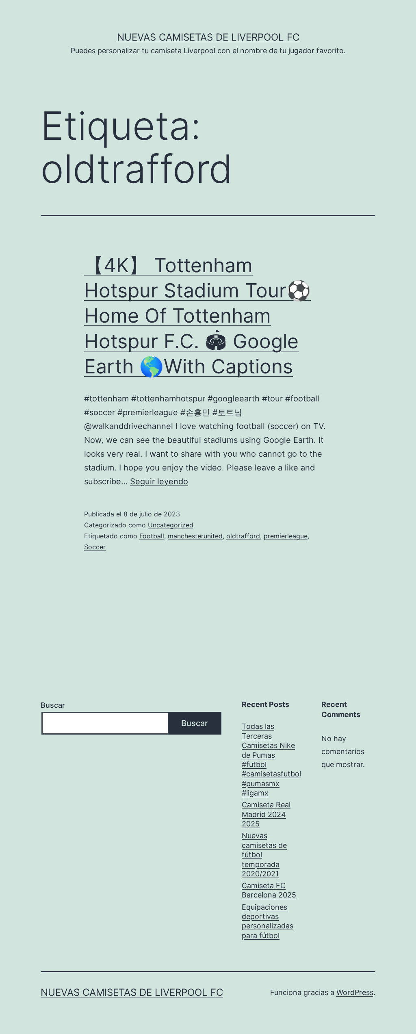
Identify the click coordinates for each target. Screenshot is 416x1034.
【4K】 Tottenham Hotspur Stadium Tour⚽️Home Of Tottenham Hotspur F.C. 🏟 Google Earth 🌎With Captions (197, 316)
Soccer (95, 547)
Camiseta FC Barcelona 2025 (269, 890)
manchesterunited (195, 536)
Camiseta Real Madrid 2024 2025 (266, 814)
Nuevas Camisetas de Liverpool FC (208, 37)
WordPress (354, 992)
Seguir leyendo (159, 481)
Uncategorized (170, 525)
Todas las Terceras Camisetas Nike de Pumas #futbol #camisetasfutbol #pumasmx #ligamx (271, 759)
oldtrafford (243, 536)
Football (151, 536)
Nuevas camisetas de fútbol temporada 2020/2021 (264, 854)
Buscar (53, 705)
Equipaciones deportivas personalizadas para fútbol (267, 921)
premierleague (286, 536)
